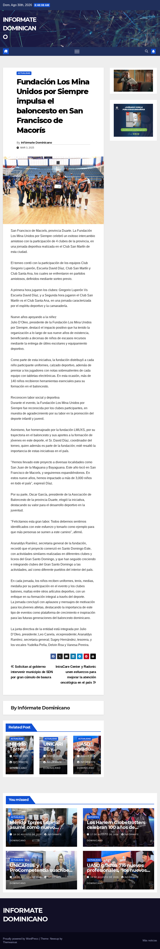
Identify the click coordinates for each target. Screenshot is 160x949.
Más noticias (150, 940)
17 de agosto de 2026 (104, 834)
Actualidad (24, 73)
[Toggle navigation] (77, 51)
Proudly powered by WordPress (21, 938)
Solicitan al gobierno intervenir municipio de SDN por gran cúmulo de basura (32, 672)
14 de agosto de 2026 (27, 877)
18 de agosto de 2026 (27, 834)
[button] (146, 51)
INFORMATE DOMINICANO (19, 28)
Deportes (93, 817)
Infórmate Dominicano (36, 142)
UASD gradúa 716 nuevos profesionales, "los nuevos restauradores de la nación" (118, 870)
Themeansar (10, 942)
